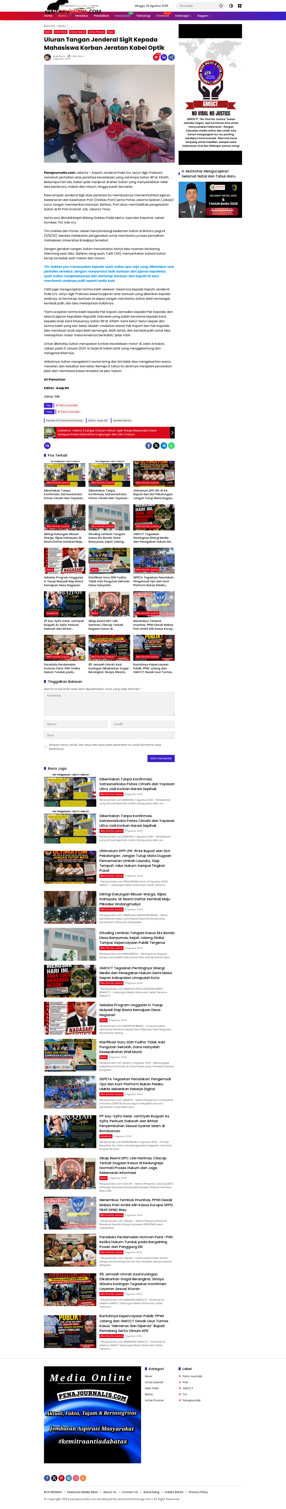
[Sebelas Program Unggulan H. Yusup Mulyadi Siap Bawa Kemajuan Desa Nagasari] (64, 561)
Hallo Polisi (61, 31)
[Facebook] (148, 445)
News (111, 31)
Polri (185, 1382)
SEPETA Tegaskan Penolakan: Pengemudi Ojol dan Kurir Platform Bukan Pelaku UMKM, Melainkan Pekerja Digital (153, 581)
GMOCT (188, 1388)
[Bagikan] (171, 57)
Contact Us (130, 1492)
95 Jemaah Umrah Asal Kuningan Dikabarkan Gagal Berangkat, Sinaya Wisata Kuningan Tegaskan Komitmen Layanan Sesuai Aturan (109, 668)
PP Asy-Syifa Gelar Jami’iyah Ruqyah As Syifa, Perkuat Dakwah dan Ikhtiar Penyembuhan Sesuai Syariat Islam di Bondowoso (64, 625)
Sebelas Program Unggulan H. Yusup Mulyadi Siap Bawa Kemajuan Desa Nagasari (63, 581)
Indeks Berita (174, 1492)
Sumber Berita (122, 420)
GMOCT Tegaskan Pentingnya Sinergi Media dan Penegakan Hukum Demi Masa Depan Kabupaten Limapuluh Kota (153, 538)
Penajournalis (192, 1400)
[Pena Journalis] (73, 6)
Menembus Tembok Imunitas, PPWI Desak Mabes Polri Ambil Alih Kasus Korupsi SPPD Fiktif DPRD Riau (154, 625)
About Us (109, 1492)
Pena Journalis (68, 405)
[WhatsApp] (171, 445)
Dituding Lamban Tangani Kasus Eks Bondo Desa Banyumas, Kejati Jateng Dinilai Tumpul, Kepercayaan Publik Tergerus (109, 538)
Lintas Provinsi (96, 31)
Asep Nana (59, 56)
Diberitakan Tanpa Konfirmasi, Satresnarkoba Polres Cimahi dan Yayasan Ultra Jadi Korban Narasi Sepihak (63, 494)
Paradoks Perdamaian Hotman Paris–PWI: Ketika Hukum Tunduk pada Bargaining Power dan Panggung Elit (62, 668)
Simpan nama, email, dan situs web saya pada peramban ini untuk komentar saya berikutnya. (105, 747)
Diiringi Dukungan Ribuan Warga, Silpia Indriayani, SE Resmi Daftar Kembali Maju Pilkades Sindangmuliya (63, 538)
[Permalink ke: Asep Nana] (48, 57)
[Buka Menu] (239, 5)
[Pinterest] (61, 1478)
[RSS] (83, 1478)
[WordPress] (69, 1478)
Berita (48, 31)
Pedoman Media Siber (82, 1492)
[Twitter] (156, 445)
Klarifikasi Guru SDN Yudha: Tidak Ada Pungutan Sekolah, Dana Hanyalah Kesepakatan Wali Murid (109, 581)
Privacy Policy (198, 1492)
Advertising (151, 1492)
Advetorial (52, 613)
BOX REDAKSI (53, 1492)
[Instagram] (76, 1478)
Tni (185, 1394)
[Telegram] (164, 445)
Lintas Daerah (77, 31)
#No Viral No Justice (58, 482)
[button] (221, 6)
